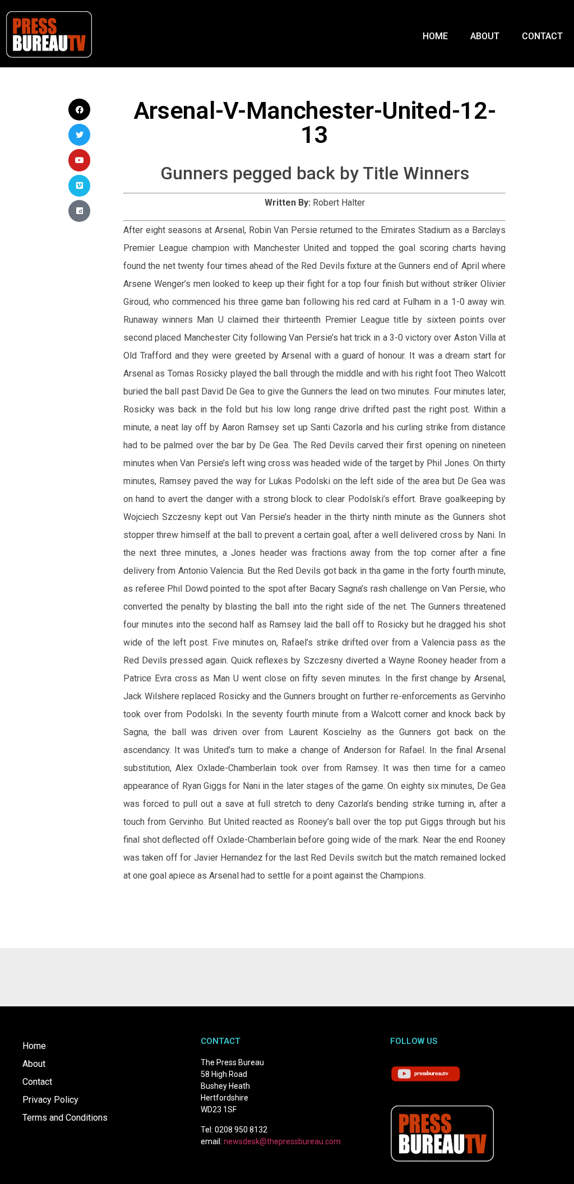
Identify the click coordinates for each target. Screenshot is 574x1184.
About (484, 36)
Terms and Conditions (65, 1117)
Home (435, 36)
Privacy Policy (50, 1099)
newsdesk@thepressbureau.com (282, 1141)
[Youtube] (79, 160)
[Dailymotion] (79, 211)
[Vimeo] (79, 186)
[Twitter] (79, 135)
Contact (542, 36)
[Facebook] (79, 109)
